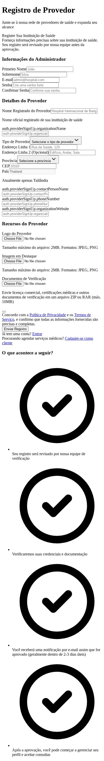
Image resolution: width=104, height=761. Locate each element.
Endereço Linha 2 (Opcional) (25, 152)
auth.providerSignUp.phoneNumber (31, 199)
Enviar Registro (15, 329)
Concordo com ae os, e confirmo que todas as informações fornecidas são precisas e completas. (50, 319)
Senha (7, 85)
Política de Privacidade (48, 315)
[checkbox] (4, 311)
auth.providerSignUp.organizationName (34, 128)
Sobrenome (11, 74)
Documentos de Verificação (24, 278)
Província (9, 160)
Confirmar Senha (15, 90)
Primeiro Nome (14, 69)
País (5, 171)
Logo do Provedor (16, 233)
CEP (6, 166)
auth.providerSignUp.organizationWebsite (35, 209)
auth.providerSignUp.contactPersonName (35, 189)
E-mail (7, 79)
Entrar (37, 334)
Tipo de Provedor (16, 141)
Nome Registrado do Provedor (26, 111)
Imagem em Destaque (19, 256)
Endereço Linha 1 (16, 147)
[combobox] (56, 140)
